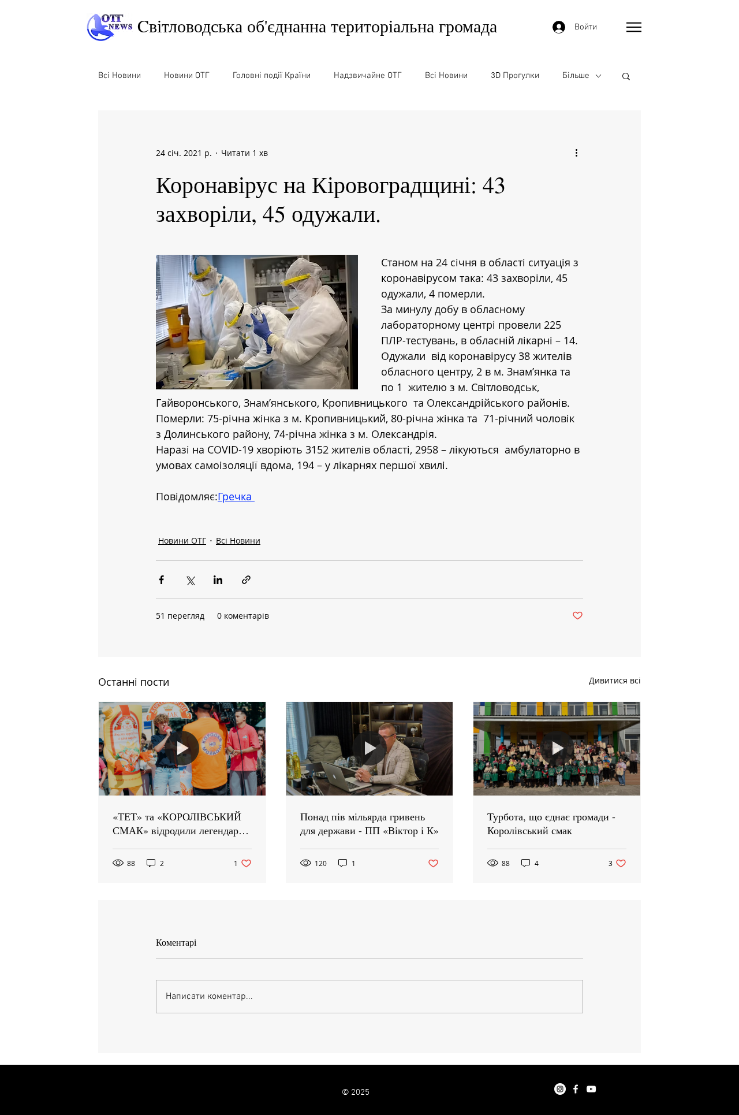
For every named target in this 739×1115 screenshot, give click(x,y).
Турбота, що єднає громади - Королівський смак (551, 823)
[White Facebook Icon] (575, 1089)
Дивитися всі (615, 680)
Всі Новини (119, 75)
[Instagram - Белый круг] (560, 1089)
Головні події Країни (272, 75)
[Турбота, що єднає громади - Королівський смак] (556, 749)
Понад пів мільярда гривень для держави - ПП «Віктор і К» (369, 823)
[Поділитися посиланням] (246, 579)
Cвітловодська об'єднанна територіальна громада (317, 25)
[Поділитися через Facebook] (161, 579)
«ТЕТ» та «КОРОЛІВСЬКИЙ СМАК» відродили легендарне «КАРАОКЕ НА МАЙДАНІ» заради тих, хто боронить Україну (181, 823)
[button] (633, 27)
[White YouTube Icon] (591, 1089)
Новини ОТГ (187, 75)
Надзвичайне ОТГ (368, 75)
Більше (575, 75)
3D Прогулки (515, 75)
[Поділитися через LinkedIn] (217, 579)
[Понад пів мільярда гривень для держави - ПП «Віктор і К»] (369, 749)
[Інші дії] (576, 152)
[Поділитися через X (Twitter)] (189, 579)
